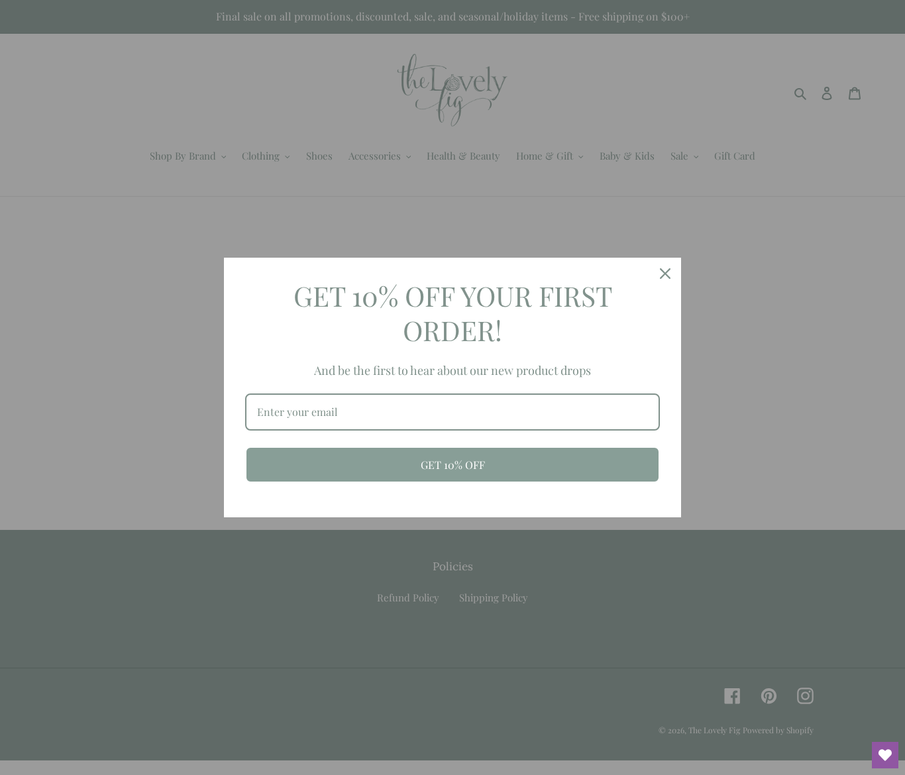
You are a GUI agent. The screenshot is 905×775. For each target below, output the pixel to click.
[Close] (665, 273)
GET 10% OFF (453, 465)
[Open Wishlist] (885, 755)
